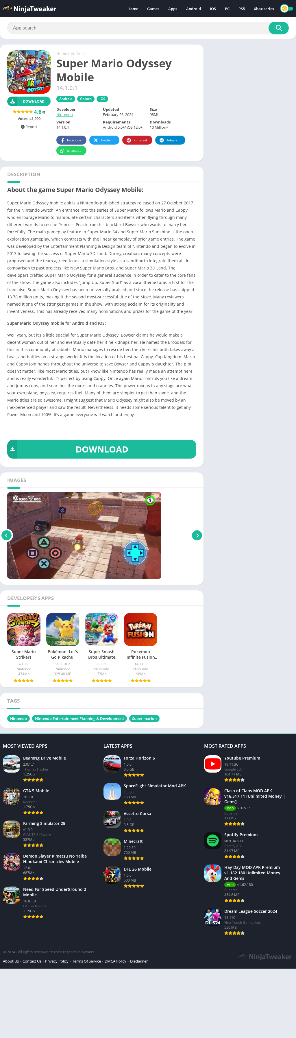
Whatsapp (74, 150)
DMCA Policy (115, 961)
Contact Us (32, 961)
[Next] (197, 535)
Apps (172, 8)
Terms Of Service (86, 961)
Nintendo (64, 114)
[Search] (279, 28)
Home (132, 8)
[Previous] (6, 535)
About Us (11, 961)
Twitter (106, 140)
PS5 (241, 8)
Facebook (74, 140)
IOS (213, 8)
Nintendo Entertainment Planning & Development (79, 718)
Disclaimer (139, 961)
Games (153, 8)
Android (193, 8)
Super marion (144, 718)
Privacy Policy (57, 961)
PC (227, 8)
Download (34, 101)
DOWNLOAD (101, 449)
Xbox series (264, 8)
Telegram (173, 140)
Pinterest (140, 140)
